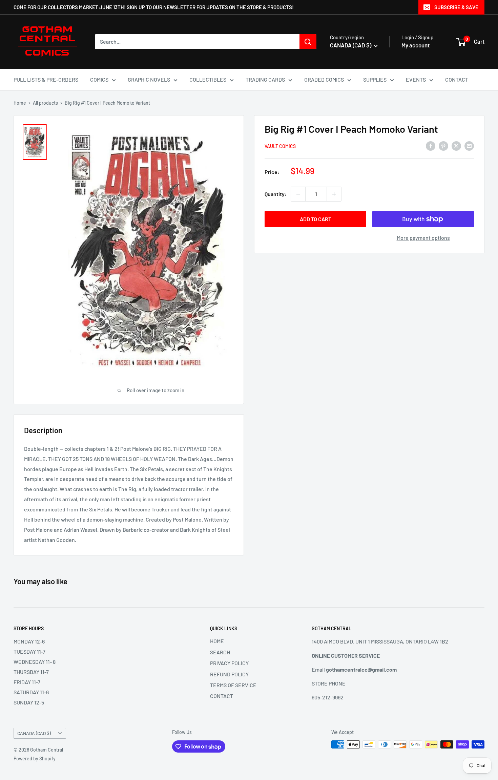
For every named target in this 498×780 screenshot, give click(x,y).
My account (415, 45)
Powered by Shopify (35, 758)
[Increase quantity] (334, 194)
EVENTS (416, 79)
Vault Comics (280, 146)
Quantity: (276, 194)
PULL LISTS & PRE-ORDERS (46, 79)
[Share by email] (469, 145)
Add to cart (315, 219)
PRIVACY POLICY (229, 663)
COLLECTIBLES (207, 79)
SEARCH (220, 652)
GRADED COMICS (324, 79)
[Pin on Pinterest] (443, 145)
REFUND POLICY (229, 674)
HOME (217, 641)
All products (45, 103)
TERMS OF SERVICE (233, 685)
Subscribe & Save (456, 7)
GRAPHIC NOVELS (149, 79)
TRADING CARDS (265, 79)
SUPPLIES (375, 79)
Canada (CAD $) (34, 733)
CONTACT (456, 79)
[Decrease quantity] (298, 194)
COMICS (99, 79)
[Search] (307, 41)
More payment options (423, 237)
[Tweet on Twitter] (456, 145)
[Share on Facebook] (430, 145)
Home (20, 103)
